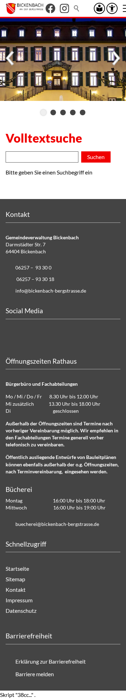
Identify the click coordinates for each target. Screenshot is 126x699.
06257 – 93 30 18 (35, 279)
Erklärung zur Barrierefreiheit (50, 661)
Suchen (77, 8)
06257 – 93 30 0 (33, 267)
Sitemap (15, 579)
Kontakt (16, 589)
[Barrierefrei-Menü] (112, 8)
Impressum (19, 600)
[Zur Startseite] (24, 8)
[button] (50, 8)
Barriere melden (34, 674)
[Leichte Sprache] (99, 8)
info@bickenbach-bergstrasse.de (50, 291)
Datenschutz (21, 610)
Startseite (17, 568)
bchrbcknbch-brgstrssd (56, 524)
